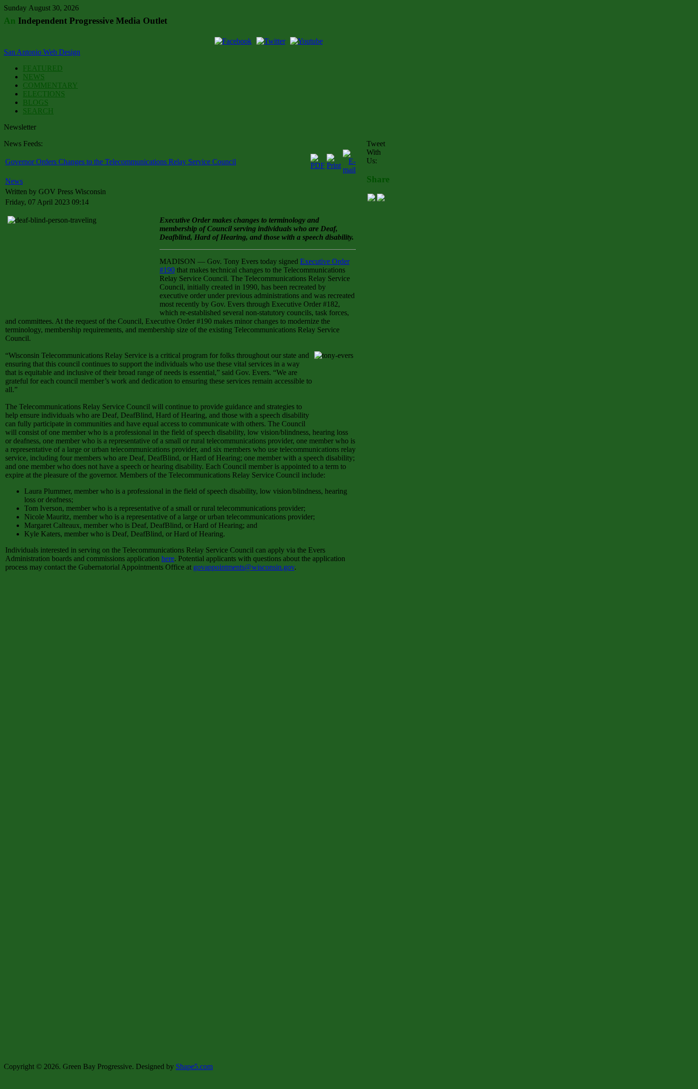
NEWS (34, 77)
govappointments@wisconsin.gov (243, 567)
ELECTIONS (44, 94)
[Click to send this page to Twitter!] (381, 199)
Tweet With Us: (376, 152)
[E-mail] (349, 170)
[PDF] (318, 165)
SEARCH (38, 111)
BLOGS (35, 102)
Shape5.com (194, 1066)
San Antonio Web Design (42, 52)
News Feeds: (23, 144)
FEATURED (43, 68)
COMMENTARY (50, 85)
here (167, 558)
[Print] (334, 165)
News (14, 181)
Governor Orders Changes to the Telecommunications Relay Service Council (120, 162)
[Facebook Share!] (371, 199)
